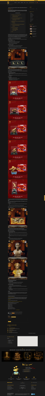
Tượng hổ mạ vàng (25, 394)
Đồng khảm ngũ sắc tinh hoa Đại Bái (35, 26)
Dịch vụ (24, 2)
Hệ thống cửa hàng (35, 382)
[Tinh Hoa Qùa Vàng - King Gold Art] (8, 2)
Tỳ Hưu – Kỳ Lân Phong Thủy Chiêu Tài (34, 36)
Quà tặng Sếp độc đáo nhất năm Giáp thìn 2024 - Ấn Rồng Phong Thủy (34, 31)
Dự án (27, 2)
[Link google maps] (37, 0)
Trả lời (9, 314)
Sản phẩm (22, 2)
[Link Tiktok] (36, 0)
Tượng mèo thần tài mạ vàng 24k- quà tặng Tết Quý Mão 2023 (34, 33)
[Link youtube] (9, 382)
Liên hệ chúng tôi (26, 371)
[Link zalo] (35, 0)
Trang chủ (15, 2)
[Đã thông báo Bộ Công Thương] (34, 394)
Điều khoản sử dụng (33, 388)
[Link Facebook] (34, 0)
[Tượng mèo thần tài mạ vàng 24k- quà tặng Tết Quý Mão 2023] (31, 34)
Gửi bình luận (9, 321)
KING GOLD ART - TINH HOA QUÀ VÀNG (11, 340)
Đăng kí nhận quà (18, 0)
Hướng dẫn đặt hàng (9, 387)
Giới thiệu (19, 2)
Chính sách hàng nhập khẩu (10, 388)
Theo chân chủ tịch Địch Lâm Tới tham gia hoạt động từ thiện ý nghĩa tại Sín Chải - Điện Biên (35, 29)
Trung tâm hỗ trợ (9, 386)
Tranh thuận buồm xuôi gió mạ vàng (20, 394)
